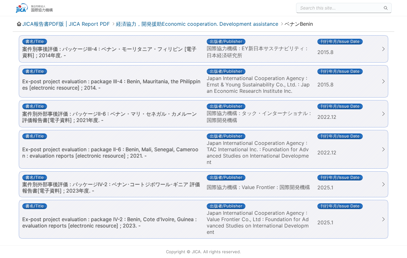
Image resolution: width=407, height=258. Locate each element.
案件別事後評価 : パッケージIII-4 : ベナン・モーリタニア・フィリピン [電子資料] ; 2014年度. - (109, 52)
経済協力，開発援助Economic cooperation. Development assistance (197, 24)
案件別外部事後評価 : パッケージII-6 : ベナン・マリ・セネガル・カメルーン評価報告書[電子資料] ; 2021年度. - (109, 117)
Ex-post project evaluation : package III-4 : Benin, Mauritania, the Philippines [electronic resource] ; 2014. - (111, 84)
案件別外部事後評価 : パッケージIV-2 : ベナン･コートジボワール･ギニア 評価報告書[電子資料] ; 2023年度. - (111, 187)
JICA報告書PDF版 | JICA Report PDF (66, 24)
